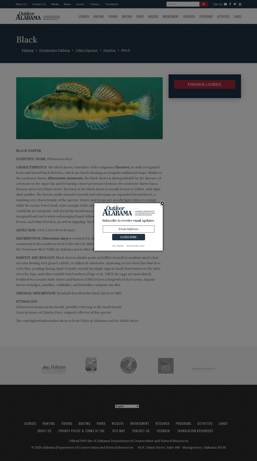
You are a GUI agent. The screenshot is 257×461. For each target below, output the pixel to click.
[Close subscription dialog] (162, 203)
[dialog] (128, 227)
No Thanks (118, 245)
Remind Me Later (135, 245)
